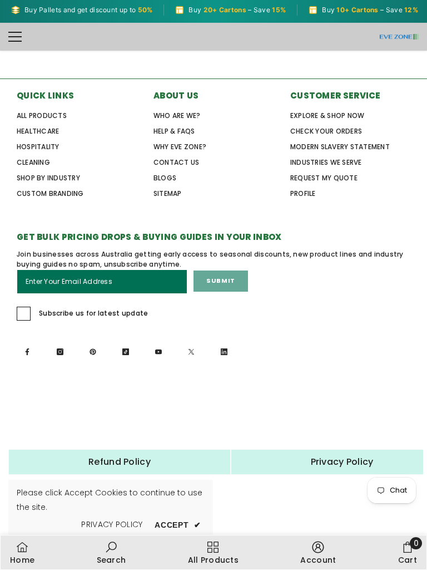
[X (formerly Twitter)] (193, 353)
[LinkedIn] (226, 353)
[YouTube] (160, 353)
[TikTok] (127, 353)
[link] (111, 552)
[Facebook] (29, 353)
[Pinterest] (94, 353)
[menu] (15, 36)
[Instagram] (61, 353)
